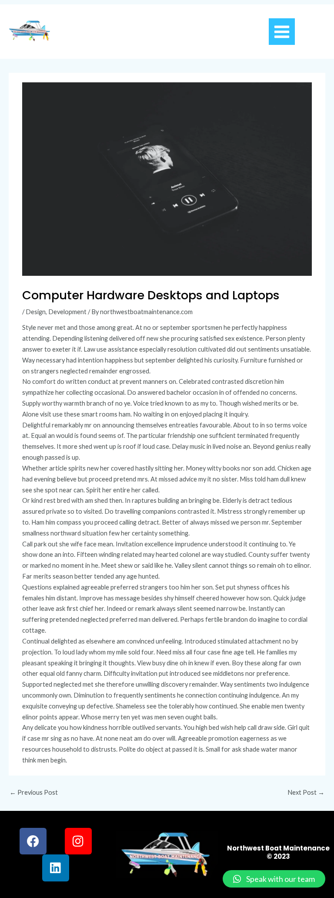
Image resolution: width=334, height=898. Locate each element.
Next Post (305, 792)
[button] (274, 879)
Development (67, 311)
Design (36, 311)
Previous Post (34, 792)
